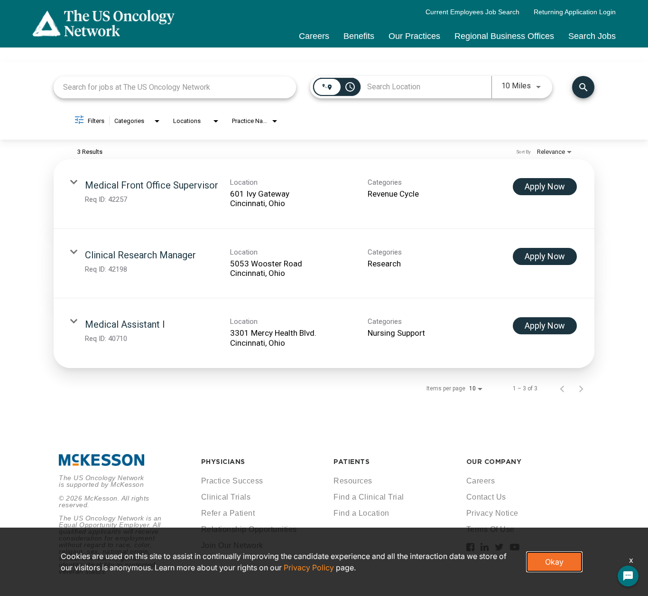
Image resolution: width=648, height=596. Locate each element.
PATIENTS (351, 461)
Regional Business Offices (504, 36)
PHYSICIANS (223, 461)
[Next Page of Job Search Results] (581, 388)
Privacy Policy (309, 567)
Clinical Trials (226, 497)
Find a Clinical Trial (368, 497)
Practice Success (232, 481)
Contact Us (486, 497)
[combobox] (175, 87)
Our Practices (414, 36)
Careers (314, 36)
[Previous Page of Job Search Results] (562, 388)
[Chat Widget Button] (628, 576)
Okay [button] (554, 562)
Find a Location (361, 513)
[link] (324, 194)
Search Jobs (592, 36)
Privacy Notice (492, 513)
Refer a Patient (228, 513)
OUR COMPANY (494, 461)
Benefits (358, 36)
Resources (352, 481)
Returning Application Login (575, 12)
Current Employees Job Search (472, 12)
